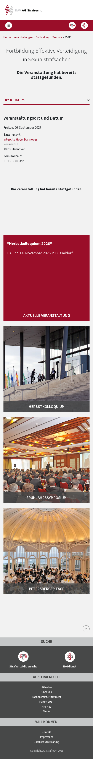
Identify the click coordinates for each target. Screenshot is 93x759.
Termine (57, 37)
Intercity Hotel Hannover (20, 139)
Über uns (47, 692)
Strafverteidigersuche (72, 25)
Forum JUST (46, 702)
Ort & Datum (13, 100)
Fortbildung (42, 37)
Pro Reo (46, 707)
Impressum (46, 737)
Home (7, 37)
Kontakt (46, 732)
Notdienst (84, 25)
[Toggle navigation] (8, 25)
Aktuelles (47, 687)
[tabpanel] (46, 139)
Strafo (46, 711)
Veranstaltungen (23, 37)
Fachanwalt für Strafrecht (46, 697)
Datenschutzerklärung (46, 742)
